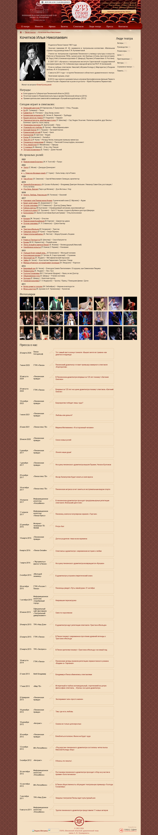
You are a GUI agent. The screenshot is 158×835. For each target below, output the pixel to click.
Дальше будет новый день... (35, 253)
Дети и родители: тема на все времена (71, 539)
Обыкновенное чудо (31, 276)
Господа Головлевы (31, 273)
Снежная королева (31, 281)
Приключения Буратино (33, 162)
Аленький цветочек (31, 108)
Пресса (109, 26)
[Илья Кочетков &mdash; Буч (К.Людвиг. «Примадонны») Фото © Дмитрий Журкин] (100, 303)
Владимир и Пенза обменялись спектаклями (74, 674)
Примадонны (28, 271)
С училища (27, 147)
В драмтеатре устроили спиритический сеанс (74, 576)
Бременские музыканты (33, 115)
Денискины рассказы (32, 125)
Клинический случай (31, 132)
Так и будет (28, 179)
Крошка (26, 219)
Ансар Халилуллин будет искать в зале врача (74, 477)
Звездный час (29, 258)
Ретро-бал (60, 526)
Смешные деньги (30, 232)
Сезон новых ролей (63, 440)
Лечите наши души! (63, 452)
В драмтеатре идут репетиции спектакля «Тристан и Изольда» (81, 625)
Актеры (122, 43)
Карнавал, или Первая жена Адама (37, 200)
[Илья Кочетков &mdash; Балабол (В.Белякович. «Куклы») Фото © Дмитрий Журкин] (26, 303)
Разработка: (132, 827)
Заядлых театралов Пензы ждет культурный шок (75, 798)
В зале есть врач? (30, 210)
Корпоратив (28, 135)
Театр (25, 167)
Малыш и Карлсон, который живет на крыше (41, 263)
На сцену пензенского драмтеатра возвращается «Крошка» (80, 563)
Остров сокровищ (30, 205)
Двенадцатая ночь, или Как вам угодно (39, 120)
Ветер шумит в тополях (32, 286)
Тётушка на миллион (31, 150)
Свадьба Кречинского (32, 184)
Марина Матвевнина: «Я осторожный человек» (75, 428)
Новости (39, 26)
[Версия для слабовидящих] (56, 4)
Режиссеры (123, 51)
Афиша (52, 26)
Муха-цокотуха (29, 289)
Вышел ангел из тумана (33, 118)
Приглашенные (124, 59)
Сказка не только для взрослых (68, 724)
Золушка (26, 278)
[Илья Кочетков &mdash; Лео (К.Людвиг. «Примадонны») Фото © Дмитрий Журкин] (115, 303)
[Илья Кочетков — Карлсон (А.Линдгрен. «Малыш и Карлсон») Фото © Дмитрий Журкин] (86, 332)
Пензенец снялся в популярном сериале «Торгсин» (76, 514)
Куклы (26, 137)
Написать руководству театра (118, 11)
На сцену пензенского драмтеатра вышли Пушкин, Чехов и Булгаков (83, 465)
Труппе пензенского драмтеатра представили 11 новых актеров (82, 810)
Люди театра (95, 26)
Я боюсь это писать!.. (64, 761)
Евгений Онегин (29, 130)
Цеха (120, 55)
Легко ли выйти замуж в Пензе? (36, 245)
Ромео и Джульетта (31, 240)
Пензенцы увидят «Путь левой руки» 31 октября (75, 588)
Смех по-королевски (64, 613)
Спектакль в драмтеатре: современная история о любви (79, 551)
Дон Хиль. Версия (30, 189)
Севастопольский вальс (33, 234)
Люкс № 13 (27, 140)
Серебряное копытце (32, 247)
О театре (25, 26)
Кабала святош (29, 208)
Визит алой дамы (30, 203)
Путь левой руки (30, 145)
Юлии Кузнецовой (44, 85)
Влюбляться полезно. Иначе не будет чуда (73, 736)
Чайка (25, 260)
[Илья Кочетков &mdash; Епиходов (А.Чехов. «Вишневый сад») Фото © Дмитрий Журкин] (71, 303)
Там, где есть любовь (64, 712)
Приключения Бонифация (34, 221)
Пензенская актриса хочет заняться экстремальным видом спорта (83, 489)
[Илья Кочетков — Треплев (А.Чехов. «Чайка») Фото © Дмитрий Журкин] (41, 332)
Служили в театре (125, 67)
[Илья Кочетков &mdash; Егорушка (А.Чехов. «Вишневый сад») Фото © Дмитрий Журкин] (86, 303)
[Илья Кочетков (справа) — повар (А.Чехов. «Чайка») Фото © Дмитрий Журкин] (26, 332)
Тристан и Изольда (31, 229)
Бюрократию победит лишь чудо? (69, 403)
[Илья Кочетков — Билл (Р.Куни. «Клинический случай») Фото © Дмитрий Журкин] (100, 318)
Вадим (26, 242)
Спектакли (78, 26)
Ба (24, 110)
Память (122, 71)
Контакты (123, 26)
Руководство (123, 47)
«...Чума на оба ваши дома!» (34, 173)
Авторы (122, 63)
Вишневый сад (29, 268)
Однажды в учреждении (33, 142)
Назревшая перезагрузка (66, 600)
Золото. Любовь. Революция (35, 195)
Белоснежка (28, 213)
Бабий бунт (28, 113)
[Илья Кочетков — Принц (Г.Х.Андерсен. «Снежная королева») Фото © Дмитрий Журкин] (71, 318)
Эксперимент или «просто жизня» (69, 699)
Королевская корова (31, 255)
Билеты (64, 26)
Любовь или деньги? (64, 415)
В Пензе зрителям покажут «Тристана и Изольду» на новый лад (81, 650)
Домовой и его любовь (32, 127)
